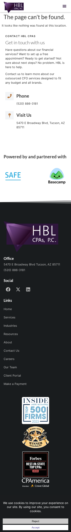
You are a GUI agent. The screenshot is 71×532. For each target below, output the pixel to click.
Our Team (10, 367)
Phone (22, 95)
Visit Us (23, 115)
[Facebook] (8, 289)
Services (9, 317)
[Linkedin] (28, 289)
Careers (9, 359)
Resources (11, 334)
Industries (10, 325)
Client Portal (12, 375)
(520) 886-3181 (14, 270)
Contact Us (11, 350)
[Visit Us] (9, 115)
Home (8, 309)
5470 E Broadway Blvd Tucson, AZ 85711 (32, 264)
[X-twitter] (18, 289)
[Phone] (9, 96)
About (8, 342)
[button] (65, 6)
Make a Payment (15, 384)
